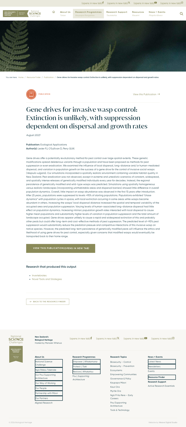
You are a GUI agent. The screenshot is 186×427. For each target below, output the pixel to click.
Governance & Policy (120, 378)
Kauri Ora (115, 387)
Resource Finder (34, 77)
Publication (49, 77)
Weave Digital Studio (168, 422)
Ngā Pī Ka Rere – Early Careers (121, 397)
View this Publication (144, 94)
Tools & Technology (119, 410)
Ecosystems (116, 370)
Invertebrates (39, 275)
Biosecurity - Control (120, 362)
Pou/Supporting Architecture (118, 404)
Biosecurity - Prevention (122, 366)
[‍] (54, 14)
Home (21, 77)
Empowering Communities (123, 374)
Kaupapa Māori (118, 382)
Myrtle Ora (115, 391)
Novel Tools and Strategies (47, 279)
